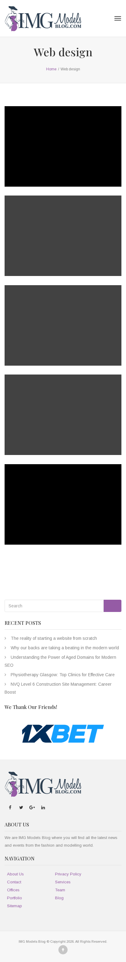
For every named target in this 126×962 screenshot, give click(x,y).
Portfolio (14, 898)
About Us (15, 874)
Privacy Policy (68, 874)
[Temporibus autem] (56, 340)
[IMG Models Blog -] (43, 18)
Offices (13, 890)
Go (112, 606)
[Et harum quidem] (56, 429)
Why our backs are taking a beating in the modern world (65, 647)
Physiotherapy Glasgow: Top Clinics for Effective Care (63, 674)
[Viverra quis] (56, 161)
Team (60, 890)
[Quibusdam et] (56, 519)
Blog (59, 898)
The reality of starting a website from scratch (54, 638)
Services (63, 882)
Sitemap (14, 906)
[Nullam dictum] (56, 250)
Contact (14, 882)
